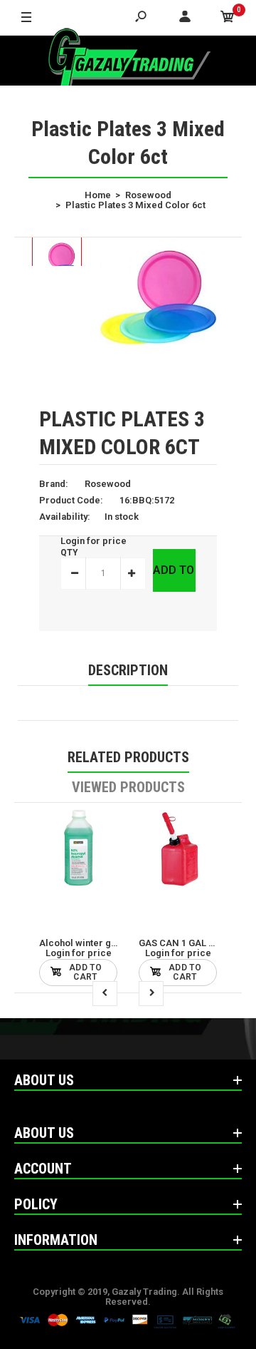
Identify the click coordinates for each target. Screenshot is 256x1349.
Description (128, 670)
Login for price (93, 540)
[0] (227, 17)
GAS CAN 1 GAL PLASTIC (193, 943)
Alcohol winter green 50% (95, 943)
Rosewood (108, 483)
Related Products (128, 757)
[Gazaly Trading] (128, 60)
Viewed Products (128, 787)
